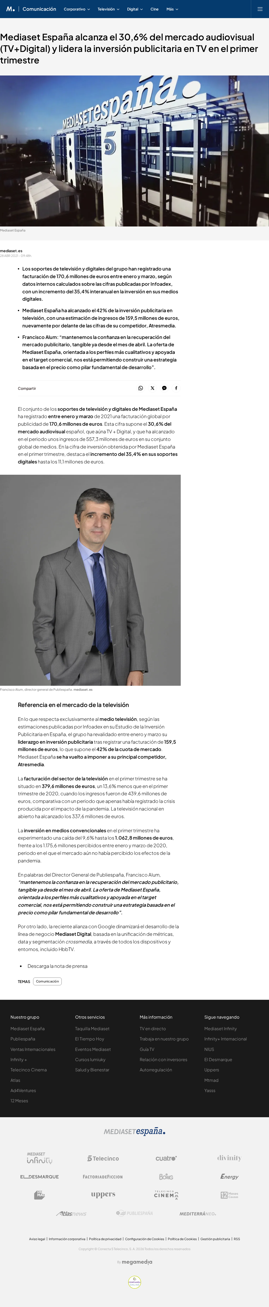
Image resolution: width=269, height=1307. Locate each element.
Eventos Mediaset (93, 1049)
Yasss (209, 1090)
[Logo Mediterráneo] (197, 1213)
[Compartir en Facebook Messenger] (164, 388)
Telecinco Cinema (29, 1069)
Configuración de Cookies (144, 1239)
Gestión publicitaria (215, 1239)
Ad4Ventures (23, 1090)
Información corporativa (67, 1239)
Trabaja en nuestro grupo (164, 1038)
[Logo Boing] (166, 1176)
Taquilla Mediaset (92, 1028)
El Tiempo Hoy (89, 1038)
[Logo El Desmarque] (39, 1177)
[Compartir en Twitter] (152, 388)
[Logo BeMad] (39, 1195)
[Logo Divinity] (230, 1158)
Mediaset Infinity (220, 1028)
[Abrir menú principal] (260, 9)
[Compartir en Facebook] (176, 388)
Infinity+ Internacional (225, 1038)
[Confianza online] (134, 1287)
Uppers (211, 1069)
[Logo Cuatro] (166, 1158)
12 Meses (19, 1100)
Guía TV (147, 1049)
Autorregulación (156, 1069)
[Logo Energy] (229, 1176)
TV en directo (153, 1028)
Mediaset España (28, 1028)
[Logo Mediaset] (134, 1134)
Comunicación (39, 9)
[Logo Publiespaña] (134, 1213)
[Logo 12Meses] (229, 1195)
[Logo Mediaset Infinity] (39, 1158)
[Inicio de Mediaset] (10, 9)
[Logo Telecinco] (103, 1158)
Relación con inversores (163, 1059)
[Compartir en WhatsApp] (140, 388)
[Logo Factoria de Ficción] (103, 1176)
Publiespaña (23, 1038)
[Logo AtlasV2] (71, 1213)
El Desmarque (218, 1059)
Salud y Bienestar (92, 1069)
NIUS (209, 1049)
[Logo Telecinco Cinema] (166, 1195)
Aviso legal (37, 1239)
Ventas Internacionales (33, 1049)
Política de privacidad (105, 1239)
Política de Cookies (182, 1239)
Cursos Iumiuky (90, 1059)
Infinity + (19, 1059)
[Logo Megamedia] (137, 1262)
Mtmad (211, 1080)
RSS (237, 1239)
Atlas (15, 1080)
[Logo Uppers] (103, 1195)
